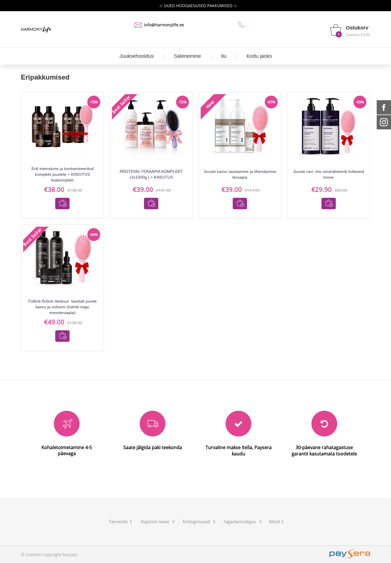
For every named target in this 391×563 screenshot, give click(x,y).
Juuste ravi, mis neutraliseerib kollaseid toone (328, 174)
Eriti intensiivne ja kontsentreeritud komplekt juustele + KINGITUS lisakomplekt (62, 174)
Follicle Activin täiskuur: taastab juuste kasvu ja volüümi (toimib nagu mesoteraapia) (62, 307)
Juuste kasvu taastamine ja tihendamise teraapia (240, 174)
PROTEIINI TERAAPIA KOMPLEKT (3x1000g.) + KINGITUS (151, 174)
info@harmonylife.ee (164, 24)
